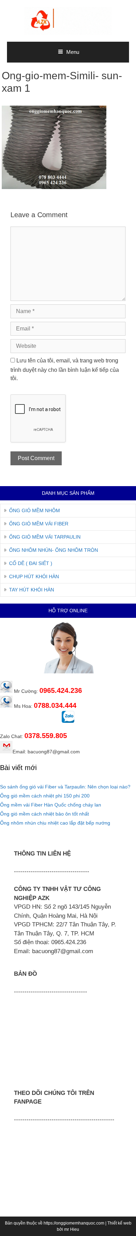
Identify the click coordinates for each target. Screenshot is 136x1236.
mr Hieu (71, 1229)
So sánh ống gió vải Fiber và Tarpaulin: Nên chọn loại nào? (65, 786)
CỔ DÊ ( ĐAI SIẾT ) (30, 563)
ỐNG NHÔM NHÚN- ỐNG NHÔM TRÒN (53, 550)
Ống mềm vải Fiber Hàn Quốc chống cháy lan (50, 805)
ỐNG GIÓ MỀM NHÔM (34, 510)
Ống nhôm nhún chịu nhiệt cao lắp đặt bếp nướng (55, 823)
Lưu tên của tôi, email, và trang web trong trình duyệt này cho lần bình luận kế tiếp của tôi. (64, 369)
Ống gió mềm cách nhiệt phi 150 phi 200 (45, 796)
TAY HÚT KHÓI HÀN (31, 589)
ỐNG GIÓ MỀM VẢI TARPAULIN (45, 537)
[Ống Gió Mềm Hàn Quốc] (68, 20)
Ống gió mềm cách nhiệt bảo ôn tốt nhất (44, 814)
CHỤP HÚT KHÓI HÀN (34, 576)
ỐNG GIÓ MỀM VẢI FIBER (38, 523)
